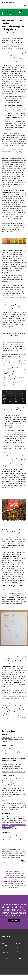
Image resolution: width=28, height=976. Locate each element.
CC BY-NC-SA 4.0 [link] (17, 861)
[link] (8, 3)
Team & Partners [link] (6, 945)
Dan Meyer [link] (5, 749)
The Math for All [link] (6, 737)
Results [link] (4, 950)
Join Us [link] (17, 954)
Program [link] (4, 948)
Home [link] (3, 943)
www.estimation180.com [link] (9, 828)
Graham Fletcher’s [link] (7, 764)
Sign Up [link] (14, 920)
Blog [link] (17, 945)
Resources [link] (18, 943)
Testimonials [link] (5, 952)
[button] (21, 6)
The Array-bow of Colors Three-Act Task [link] (13, 772)
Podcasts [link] (18, 948)
